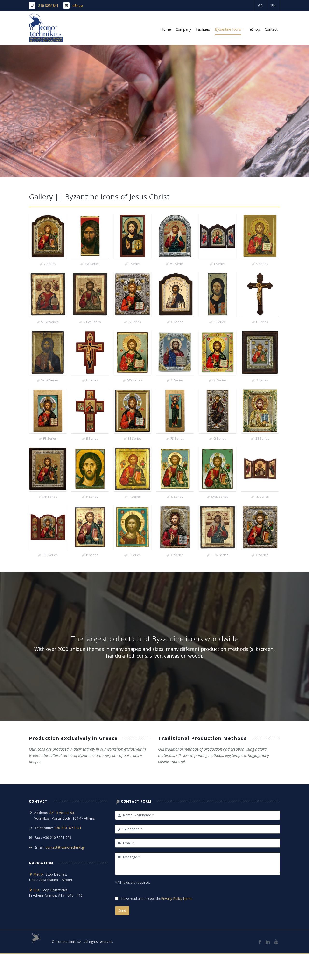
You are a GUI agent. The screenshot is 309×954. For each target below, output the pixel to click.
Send (122, 910)
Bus (35, 890)
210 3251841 (48, 5)
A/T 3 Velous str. (62, 812)
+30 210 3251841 (67, 828)
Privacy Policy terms (176, 898)
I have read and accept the (155, 898)
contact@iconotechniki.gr (65, 847)
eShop (77, 5)
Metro (37, 874)
